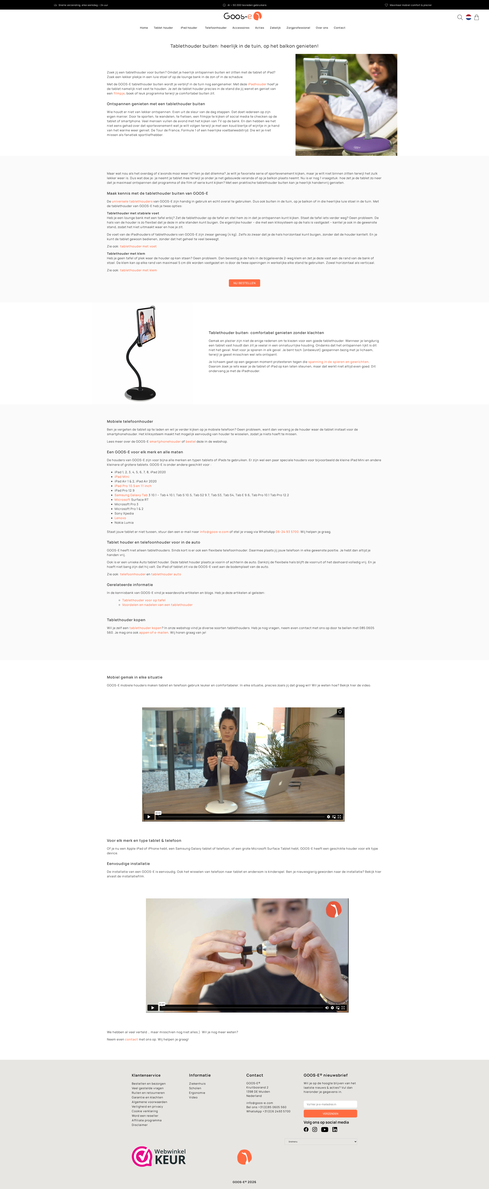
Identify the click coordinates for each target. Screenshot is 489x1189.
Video (193, 1097)
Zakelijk (275, 27)
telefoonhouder (133, 574)
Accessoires (240, 27)
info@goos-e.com (214, 532)
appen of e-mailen (153, 632)
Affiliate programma (147, 1120)
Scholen (195, 1088)
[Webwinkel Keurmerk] (159, 1173)
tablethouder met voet (138, 246)
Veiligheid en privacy (147, 1106)
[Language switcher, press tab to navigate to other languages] (468, 17)
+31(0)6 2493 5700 (277, 1111)
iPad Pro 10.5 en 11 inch (133, 486)
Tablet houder (163, 27)
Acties (259, 27)
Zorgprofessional (298, 27)
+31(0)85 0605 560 (272, 1107)
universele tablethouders (132, 201)
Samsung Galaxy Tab (131, 495)
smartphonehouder (165, 441)
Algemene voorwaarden (149, 1102)
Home (144, 27)
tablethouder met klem (138, 270)
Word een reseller (145, 1116)
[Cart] (477, 17)
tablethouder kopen (146, 628)
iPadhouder (257, 84)
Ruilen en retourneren (148, 1093)
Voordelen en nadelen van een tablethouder (157, 605)
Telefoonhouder (216, 27)
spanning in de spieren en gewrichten (338, 362)
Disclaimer (140, 1125)
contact (131, 1039)
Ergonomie (197, 1093)
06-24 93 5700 (287, 532)
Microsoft (122, 499)
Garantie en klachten (147, 1097)
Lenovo (120, 518)
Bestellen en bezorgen (149, 1084)
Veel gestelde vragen (148, 1088)
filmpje (119, 93)
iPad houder (189, 27)
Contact (340, 27)
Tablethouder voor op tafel (144, 600)
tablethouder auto (166, 574)
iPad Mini (122, 477)
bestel (191, 441)
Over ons (322, 27)
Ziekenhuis (197, 1084)
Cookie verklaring (145, 1111)
